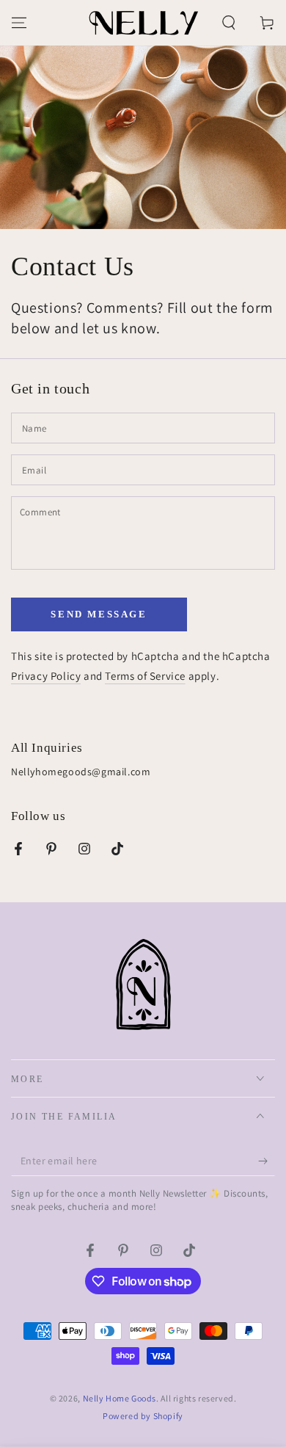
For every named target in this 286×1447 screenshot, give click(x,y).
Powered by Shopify (143, 1415)
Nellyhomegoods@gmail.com (80, 771)
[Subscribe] (266, 1161)
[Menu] (19, 22)
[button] (229, 22)
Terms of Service (145, 676)
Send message (99, 614)
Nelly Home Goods (120, 1398)
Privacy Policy (46, 676)
